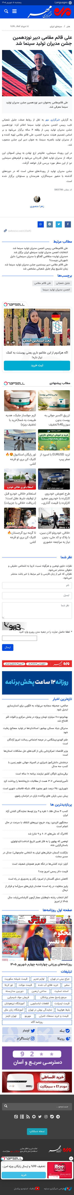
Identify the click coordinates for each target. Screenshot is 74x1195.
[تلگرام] (58, 1117)
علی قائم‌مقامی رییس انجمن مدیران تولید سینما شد (40, 248)
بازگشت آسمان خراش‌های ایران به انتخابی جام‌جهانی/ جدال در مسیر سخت (35, 855)
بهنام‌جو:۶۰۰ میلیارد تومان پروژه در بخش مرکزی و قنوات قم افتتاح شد (37, 719)
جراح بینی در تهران (59, 979)
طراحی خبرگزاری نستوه (54, 1188)
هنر (68, 26)
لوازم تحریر (38, 979)
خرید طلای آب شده (48, 985)
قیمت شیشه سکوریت (16, 979)
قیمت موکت (25, 985)
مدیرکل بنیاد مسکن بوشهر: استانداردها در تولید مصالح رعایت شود (35, 730)
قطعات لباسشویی (39, 1004)
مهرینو (28, 1016)
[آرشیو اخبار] (21, 1117)
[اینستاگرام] (46, 1117)
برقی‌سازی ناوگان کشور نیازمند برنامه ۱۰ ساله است (42, 774)
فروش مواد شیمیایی (18, 997)
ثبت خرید (37, 365)
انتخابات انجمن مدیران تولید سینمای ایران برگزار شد (41, 252)
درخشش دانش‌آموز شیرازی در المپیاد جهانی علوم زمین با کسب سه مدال (38, 765)
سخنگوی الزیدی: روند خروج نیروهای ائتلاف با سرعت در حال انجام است (36, 825)
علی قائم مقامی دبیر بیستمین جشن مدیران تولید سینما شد (36, 265)
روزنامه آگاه (37, 1022)
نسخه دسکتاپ (37, 1131)
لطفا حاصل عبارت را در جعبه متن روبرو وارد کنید (45, 632)
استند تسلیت (61, 991)
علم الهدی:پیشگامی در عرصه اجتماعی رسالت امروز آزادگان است (37, 742)
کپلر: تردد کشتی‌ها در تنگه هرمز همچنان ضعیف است (40, 864)
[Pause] (8, 342)
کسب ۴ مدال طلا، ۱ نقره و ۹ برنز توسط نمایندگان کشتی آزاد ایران (37, 813)
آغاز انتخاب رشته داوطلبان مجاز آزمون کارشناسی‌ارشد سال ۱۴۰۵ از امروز (38, 900)
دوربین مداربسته (14, 991)
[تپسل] (5, 304)
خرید (24, 1175)
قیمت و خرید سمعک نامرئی (53, 1016)
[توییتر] (40, 1117)
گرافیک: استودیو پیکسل (25, 1188)
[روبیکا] (34, 1117)
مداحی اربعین (39, 991)
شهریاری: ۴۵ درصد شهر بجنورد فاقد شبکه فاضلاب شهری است (35, 789)
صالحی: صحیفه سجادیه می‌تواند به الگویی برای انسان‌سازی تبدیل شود (37, 708)
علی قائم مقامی (42, 283)
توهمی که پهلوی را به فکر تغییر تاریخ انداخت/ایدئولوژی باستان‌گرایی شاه (39, 843)
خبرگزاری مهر (52, 120)
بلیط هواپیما (63, 1010)
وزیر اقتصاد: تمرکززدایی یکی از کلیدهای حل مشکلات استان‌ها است (36, 753)
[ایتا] (15, 1117)
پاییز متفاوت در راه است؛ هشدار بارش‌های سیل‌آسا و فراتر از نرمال (36, 888)
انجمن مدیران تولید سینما (56, 290)
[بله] (51, 1117)
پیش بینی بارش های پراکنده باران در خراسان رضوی (41, 796)
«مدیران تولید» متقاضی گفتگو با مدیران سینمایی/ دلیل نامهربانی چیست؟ (39, 259)
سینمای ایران (56, 26)
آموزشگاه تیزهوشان (14, 1004)
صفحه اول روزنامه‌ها (57, 910)
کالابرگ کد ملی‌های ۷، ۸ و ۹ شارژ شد (48, 834)
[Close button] (71, 1158)
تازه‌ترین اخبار (62, 699)
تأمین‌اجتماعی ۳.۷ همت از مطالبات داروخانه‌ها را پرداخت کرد (36, 781)
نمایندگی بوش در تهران (40, 1010)
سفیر (66, 985)
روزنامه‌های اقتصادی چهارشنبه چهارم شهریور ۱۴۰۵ (40, 964)
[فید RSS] (28, 1117)
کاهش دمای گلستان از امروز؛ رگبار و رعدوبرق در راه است (38, 879)
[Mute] (13, 342)
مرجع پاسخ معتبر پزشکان (53, 997)
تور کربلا (9, 985)
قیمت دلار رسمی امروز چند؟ (53, 872)
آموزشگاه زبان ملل (13, 1010)
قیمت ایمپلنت (61, 1004)
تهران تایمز (11, 1016)
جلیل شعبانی (63, 283)
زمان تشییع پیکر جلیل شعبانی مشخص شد (45, 269)
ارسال (8, 647)
